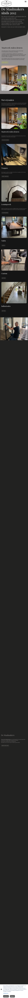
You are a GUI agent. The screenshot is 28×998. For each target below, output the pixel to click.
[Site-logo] (6, 3)
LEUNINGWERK (5, 212)
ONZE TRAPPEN (5, 176)
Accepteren (6, 996)
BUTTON (3, 278)
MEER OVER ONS (5, 745)
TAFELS (3, 245)
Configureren (5, 993)
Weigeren (12, 996)
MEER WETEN (5, 62)
